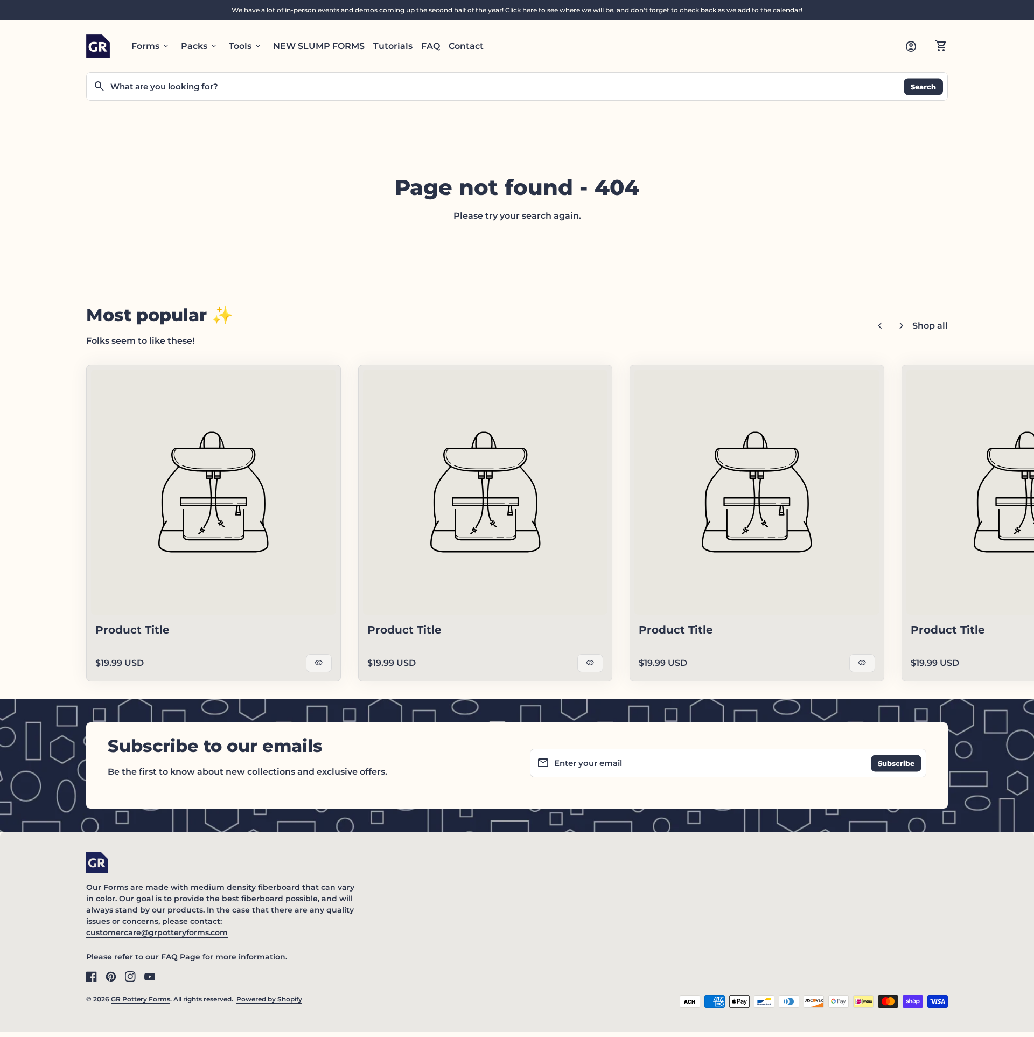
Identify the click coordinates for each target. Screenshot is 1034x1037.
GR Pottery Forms (140, 999)
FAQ (430, 46)
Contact (466, 46)
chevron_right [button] (901, 325)
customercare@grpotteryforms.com (157, 932)
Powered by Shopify (269, 999)
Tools (245, 46)
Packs (199, 46)
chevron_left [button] (880, 325)
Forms (150, 46)
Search (923, 86)
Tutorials (393, 46)
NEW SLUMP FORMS (319, 46)
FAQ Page (180, 957)
